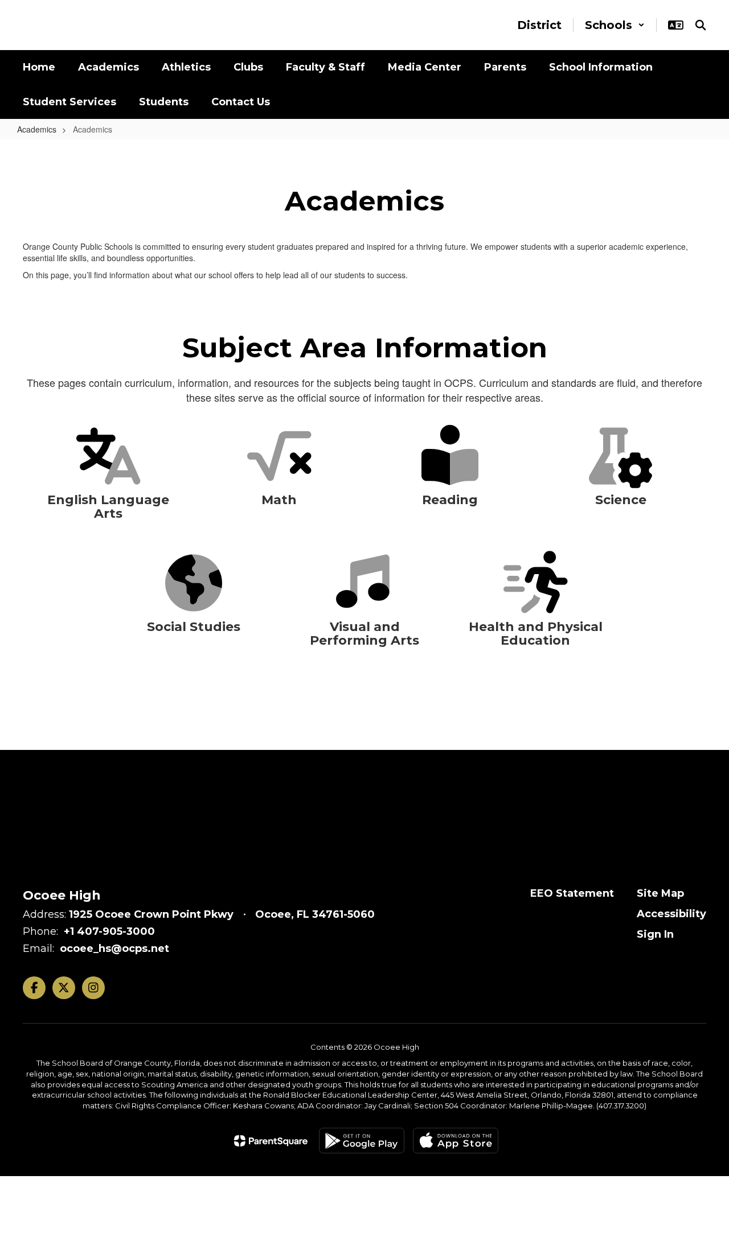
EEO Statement (572, 893)
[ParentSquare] (270, 1140)
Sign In (655, 934)
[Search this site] (700, 25)
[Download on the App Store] (455, 1140)
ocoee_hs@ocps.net (114, 948)
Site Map (660, 893)
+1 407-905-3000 (109, 931)
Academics (36, 129)
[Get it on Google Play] (361, 1140)
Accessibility (671, 914)
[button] (615, 25)
